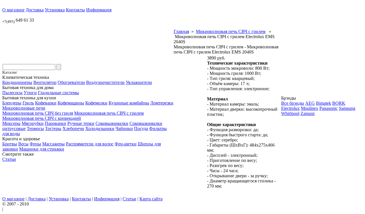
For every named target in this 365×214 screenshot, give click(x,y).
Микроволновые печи (23, 108)
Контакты (75, 9)
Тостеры (53, 128)
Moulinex (309, 108)
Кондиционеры (17, 82)
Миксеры (11, 123)
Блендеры (11, 102)
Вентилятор (44, 82)
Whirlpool (290, 113)
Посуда (141, 128)
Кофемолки (96, 102)
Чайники (124, 128)
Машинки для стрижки (41, 149)
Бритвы (9, 143)
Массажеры (53, 143)
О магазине (13, 9)
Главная (181, 31)
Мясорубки (33, 123)
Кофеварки (45, 102)
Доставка (35, 9)
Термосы (35, 128)
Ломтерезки (161, 102)
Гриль (28, 102)
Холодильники (99, 128)
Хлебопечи (73, 128)
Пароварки (55, 123)
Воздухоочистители (105, 82)
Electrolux (290, 108)
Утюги (30, 92)
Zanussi (308, 113)
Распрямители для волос (89, 143)
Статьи (129, 198)
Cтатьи (9, 159)
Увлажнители (139, 82)
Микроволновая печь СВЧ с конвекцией (41, 118)
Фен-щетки (126, 143)
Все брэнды (292, 103)
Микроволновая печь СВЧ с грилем (109, 113)
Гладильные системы (58, 92)
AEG (310, 103)
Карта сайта (151, 198)
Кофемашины (71, 102)
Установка (55, 9)
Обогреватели (71, 82)
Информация (98, 9)
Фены (35, 143)
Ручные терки (80, 123)
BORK (338, 103)
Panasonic (328, 108)
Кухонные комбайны (129, 102)
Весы (23, 143)
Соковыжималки (112, 123)
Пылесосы (12, 92)
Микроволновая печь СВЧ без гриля (37, 113)
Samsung (347, 108)
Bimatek (323, 103)
